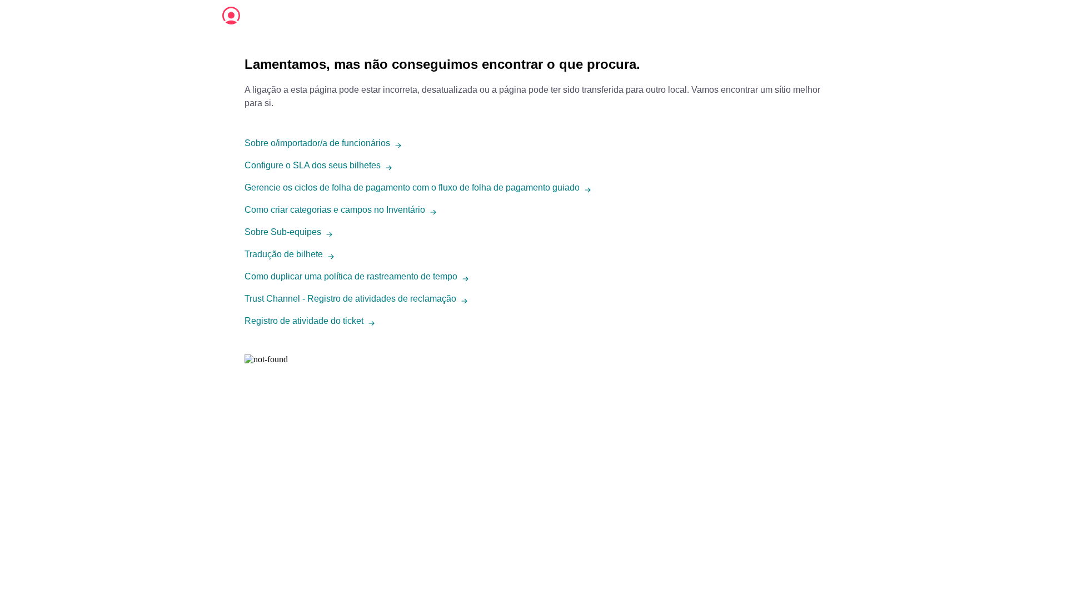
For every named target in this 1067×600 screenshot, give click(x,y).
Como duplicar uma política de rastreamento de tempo (351, 276)
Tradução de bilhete (284, 254)
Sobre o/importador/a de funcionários (317, 143)
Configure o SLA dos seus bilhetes (313, 165)
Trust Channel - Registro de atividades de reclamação (350, 298)
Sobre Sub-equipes (283, 232)
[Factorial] (231, 15)
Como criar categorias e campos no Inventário (335, 209)
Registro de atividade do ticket (304, 321)
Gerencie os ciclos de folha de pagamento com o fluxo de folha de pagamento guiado (412, 187)
